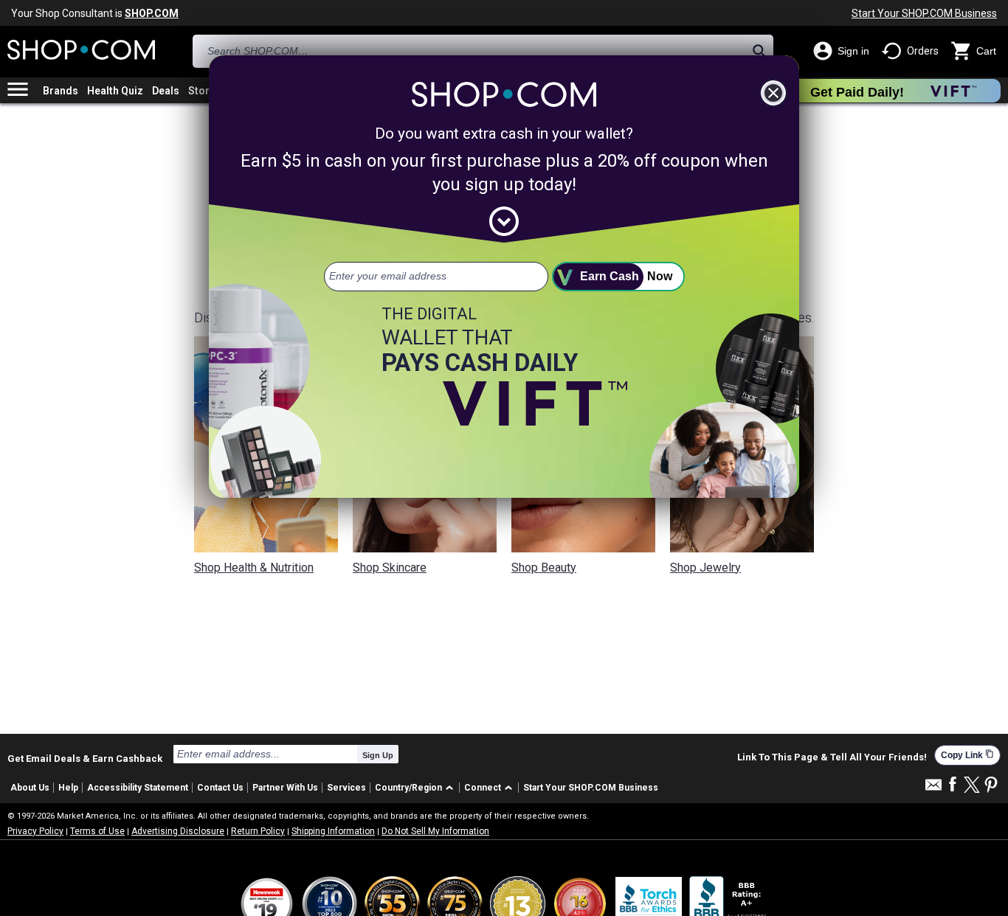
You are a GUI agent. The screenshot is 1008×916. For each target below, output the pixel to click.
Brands (60, 91)
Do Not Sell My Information (435, 831)
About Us (29, 788)
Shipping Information (333, 831)
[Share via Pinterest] (991, 786)
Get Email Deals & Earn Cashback (84, 758)
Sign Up (377, 755)
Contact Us (220, 788)
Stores (204, 91)
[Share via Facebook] (953, 785)
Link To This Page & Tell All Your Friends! (832, 757)
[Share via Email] (933, 789)
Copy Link (967, 754)
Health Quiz (115, 91)
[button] (416, 788)
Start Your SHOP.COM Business (924, 13)
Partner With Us (285, 788)
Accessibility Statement (137, 788)
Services (346, 788)
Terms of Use (97, 831)
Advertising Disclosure (177, 831)
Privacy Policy (35, 831)
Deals (165, 91)
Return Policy (258, 831)
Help (68, 788)
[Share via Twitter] (972, 786)
